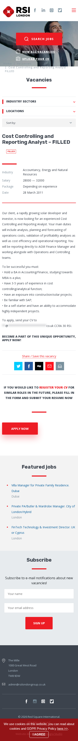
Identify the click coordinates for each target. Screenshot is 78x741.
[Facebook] (35, 10)
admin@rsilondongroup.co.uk (27, 684)
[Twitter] (60, 10)
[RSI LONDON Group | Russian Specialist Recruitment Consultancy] (16, 10)
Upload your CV (35, 59)
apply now (20, 429)
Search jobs (42, 39)
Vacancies (24, 63)
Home (7, 63)
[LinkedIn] (43, 10)
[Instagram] (52, 10)
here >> (62, 728)
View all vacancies (38, 52)
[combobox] (39, 123)
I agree (39, 734)
